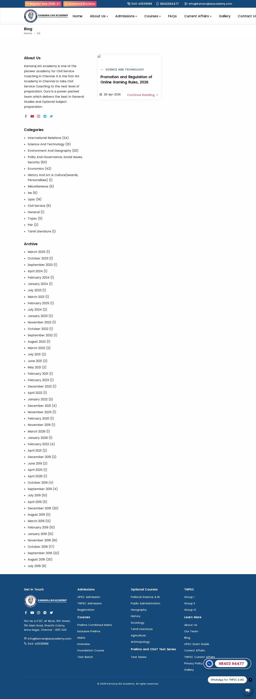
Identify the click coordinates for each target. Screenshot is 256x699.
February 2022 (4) (41, 444)
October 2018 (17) (41, 547)
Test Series (139, 657)
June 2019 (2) (37, 463)
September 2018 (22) (43, 553)
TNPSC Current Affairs (199, 657)
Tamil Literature (142, 629)
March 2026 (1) (39, 431)
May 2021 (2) (37, 367)
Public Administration (145, 603)
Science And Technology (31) (49, 144)
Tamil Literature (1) (42, 231)
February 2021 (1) (40, 374)
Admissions (124, 16)
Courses (151, 16)
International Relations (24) (48, 138)
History (135, 616)
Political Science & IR (145, 597)
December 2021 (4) (42, 406)
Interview (83, 644)
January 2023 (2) (40, 316)
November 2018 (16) (42, 540)
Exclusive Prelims (88, 631)
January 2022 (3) (40, 399)
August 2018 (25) (40, 559)
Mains (81, 638)
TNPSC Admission (89, 603)
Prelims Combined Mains (94, 625)
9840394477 (169, 4)
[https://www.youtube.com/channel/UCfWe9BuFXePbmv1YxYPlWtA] (32, 116)
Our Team (191, 631)
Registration (85, 610)
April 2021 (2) (37, 450)
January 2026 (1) (40, 438)
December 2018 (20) (43, 508)
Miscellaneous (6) (41, 186)
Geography (139, 610)
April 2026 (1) (37, 476)
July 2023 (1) (37, 290)
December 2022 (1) (42, 386)
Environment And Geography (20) (53, 150)
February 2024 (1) (41, 277)
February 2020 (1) (41, 418)
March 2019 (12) (39, 521)
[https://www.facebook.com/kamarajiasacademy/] (26, 116)
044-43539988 (141, 4)
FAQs (172, 16)
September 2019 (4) (43, 489)
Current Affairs (196, 16)
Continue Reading (141, 95)
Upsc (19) (35, 199)
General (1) (36, 212)
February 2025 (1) (41, 303)
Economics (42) (39, 168)
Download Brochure (81, 4)
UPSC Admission (88, 597)
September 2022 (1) (42, 335)
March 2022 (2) (39, 348)
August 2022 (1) (39, 341)
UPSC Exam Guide (196, 644)
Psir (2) (33, 225)
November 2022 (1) (42, 322)
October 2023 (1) (40, 258)
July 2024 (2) (37, 309)
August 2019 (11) (39, 514)
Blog (187, 638)
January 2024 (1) (40, 284)
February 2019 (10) (41, 527)
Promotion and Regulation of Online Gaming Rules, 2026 (126, 79)
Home (77, 16)
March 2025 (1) (39, 252)
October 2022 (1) (40, 329)
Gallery (225, 16)
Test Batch (85, 657)
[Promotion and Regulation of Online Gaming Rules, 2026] (129, 60)
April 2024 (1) (37, 271)
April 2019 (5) (37, 502)
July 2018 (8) (37, 566)
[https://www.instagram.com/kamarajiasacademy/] (38, 116)
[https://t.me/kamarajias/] (45, 116)
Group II (189, 603)
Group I (189, 597)
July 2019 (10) (37, 495)
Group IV (190, 610)
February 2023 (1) (41, 380)
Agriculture (138, 635)
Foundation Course (90, 650)
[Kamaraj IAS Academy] (46, 16)
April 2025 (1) (37, 470)
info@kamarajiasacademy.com (210, 4)
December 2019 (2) (42, 457)
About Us (97, 16)
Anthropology (140, 642)
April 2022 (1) (37, 393)
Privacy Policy (193, 663)
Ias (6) (32, 193)
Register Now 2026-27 (44, 4)
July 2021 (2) (37, 354)
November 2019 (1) (41, 425)
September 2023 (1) (42, 265)
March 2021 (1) (38, 297)
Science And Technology (125, 69)
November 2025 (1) (42, 412)
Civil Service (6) (39, 206)
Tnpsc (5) (35, 218)
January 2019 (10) (40, 534)
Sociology (137, 623)
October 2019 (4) (40, 482)
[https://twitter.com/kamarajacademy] (51, 116)
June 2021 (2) (37, 361)
